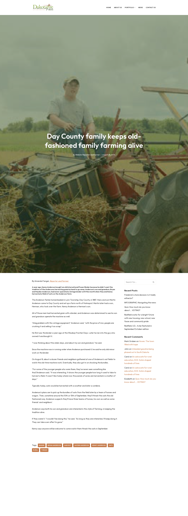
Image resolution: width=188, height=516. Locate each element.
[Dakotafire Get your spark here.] (43, 7)
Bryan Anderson (54, 445)
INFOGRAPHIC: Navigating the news (140, 302)
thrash (44, 450)
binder (41, 445)
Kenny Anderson (99, 445)
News (140, 7)
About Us (118, 7)
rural (35, 450)
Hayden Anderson (81, 445)
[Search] (153, 282)
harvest (67, 445)
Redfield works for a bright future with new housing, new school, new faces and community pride (139, 318)
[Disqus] (75, 487)
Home (108, 7)
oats (111, 445)
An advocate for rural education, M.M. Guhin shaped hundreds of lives (138, 360)
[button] (134, 7)
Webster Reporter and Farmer (87, 155)
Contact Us (151, 7)
